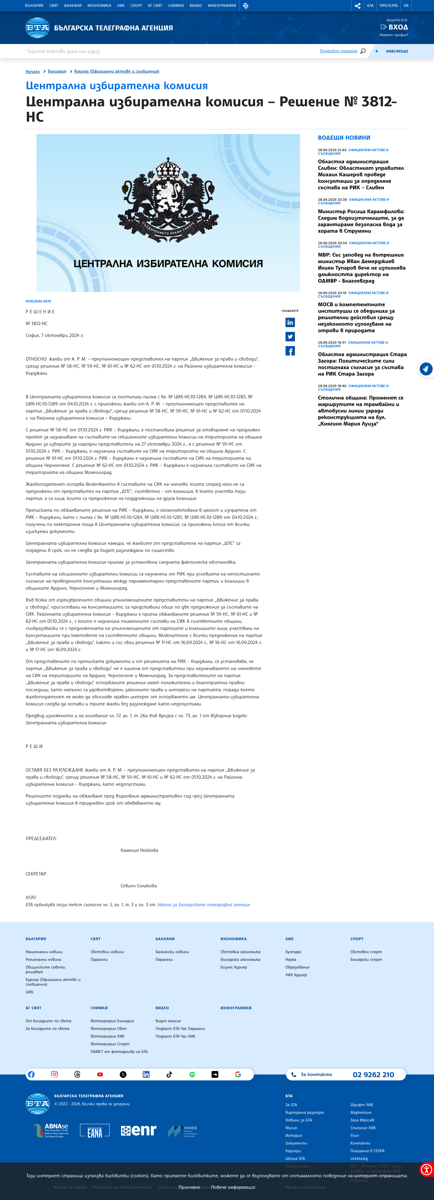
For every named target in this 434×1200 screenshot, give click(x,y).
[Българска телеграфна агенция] (38, 1103)
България (34, 5)
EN (406, 5)
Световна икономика (240, 952)
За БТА (291, 1105)
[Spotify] (194, 1074)
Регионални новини (43, 959)
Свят (53, 5)
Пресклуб (389, 5)
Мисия (291, 1128)
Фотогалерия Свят (109, 1028)
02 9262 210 (373, 1074)
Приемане (189, 1187)
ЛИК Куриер (296, 975)
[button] (245, 6)
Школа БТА (295, 1158)
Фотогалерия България (112, 1021)
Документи (296, 1143)
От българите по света (48, 1021)
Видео (196, 5)
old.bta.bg (359, 1158)
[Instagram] (56, 1074)
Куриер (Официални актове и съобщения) (116, 71)
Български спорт (366, 959)
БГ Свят (155, 5)
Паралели (99, 959)
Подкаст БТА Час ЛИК (175, 1036)
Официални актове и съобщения (353, 152)
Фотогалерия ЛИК (108, 1036)
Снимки (176, 5)
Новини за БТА (298, 1120)
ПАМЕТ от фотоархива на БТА (119, 1051)
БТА (370, 5)
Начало (33, 71)
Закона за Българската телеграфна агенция (203, 904)
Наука (290, 959)
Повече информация (233, 1187)
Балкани (72, 5)
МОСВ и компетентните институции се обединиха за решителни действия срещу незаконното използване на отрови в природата (356, 317)
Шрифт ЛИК (361, 1105)
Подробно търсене (339, 50)
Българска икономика (240, 959)
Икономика (100, 5)
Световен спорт (366, 952)
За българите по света (47, 1028)
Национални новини (44, 952)
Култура (293, 952)
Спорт (136, 5)
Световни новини (107, 952)
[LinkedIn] (148, 1074)
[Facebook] (33, 1074)
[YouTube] (102, 1074)
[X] (125, 1074)
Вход (398, 27)
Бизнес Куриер (234, 967)
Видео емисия (168, 1021)
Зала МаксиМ (362, 1120)
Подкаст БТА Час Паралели (180, 1028)
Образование (297, 967)
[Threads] (79, 1074)
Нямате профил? (393, 34)
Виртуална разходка (304, 1112)
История (293, 1135)
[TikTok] (171, 1074)
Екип (354, 1135)
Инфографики (222, 5)
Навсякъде (397, 51)
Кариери (293, 1151)
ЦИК (29, 992)
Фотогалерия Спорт (110, 1044)
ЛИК (121, 5)
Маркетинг (360, 1112)
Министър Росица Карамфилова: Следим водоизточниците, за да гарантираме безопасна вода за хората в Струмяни (361, 221)
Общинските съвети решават (45, 969)
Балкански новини (172, 952)
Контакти (360, 1143)
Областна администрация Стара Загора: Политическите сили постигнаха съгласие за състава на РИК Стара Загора (362, 364)
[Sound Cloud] (217, 1074)
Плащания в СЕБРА (367, 1151)
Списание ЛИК (363, 1128)
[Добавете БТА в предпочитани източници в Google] (240, 1074)
